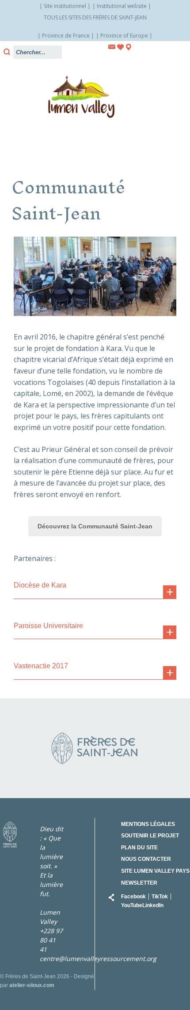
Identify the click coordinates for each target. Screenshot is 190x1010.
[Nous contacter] (111, 47)
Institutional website (122, 6)
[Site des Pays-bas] (128, 47)
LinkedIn (152, 905)
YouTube (131, 905)
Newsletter (139, 883)
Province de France (66, 35)
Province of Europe (124, 35)
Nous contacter (146, 859)
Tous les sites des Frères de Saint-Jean (95, 17)
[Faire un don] (120, 47)
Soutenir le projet (150, 836)
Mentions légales (148, 824)
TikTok (160, 896)
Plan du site (139, 847)
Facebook (133, 896)
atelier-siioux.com (31, 985)
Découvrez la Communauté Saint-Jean (95, 526)
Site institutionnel (65, 6)
